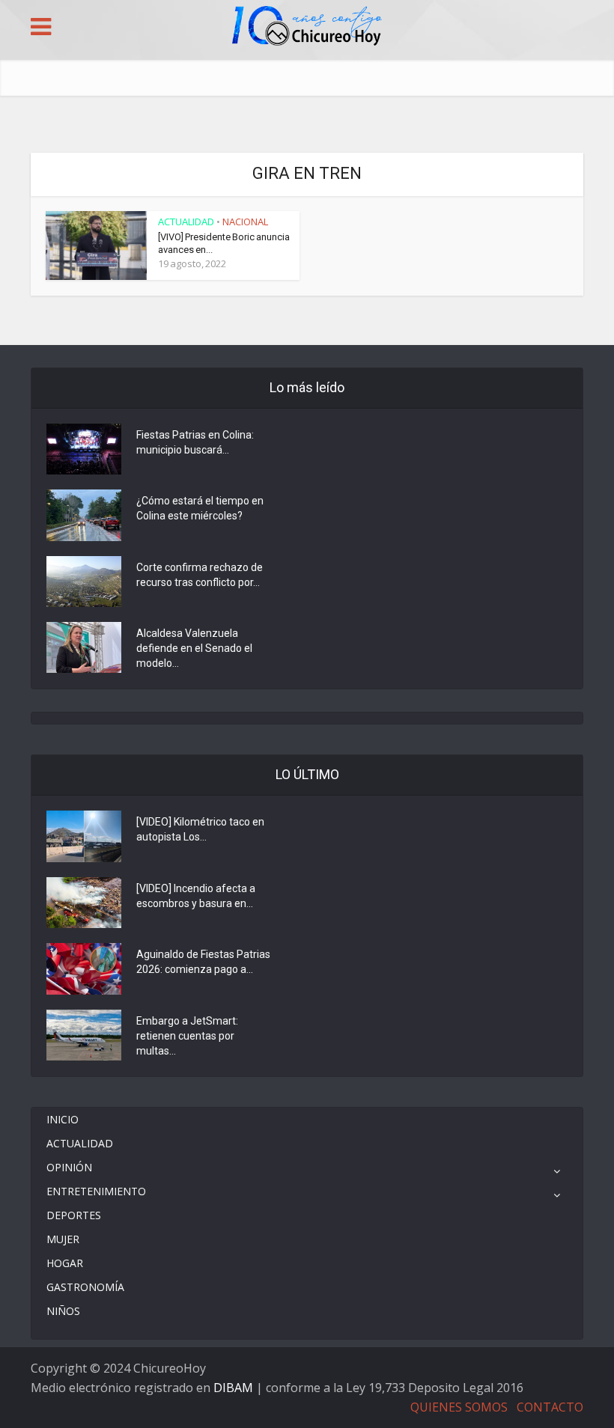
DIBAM (233, 1387)
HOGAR (64, 1263)
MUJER (62, 1239)
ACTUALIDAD (186, 221)
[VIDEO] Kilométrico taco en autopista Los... (200, 829)
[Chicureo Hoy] (307, 28)
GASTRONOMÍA (85, 1287)
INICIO (62, 1119)
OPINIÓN (69, 1167)
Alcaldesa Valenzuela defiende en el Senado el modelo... (194, 648)
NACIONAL (245, 221)
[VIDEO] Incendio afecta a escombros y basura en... (195, 895)
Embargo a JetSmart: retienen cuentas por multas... (187, 1036)
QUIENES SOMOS (459, 1407)
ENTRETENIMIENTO (96, 1191)
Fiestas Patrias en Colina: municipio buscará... (195, 442)
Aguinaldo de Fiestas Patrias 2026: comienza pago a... (203, 961)
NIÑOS (63, 1311)
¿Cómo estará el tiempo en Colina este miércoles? (200, 508)
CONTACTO (550, 1407)
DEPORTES (73, 1215)
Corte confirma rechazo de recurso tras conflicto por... (199, 574)
